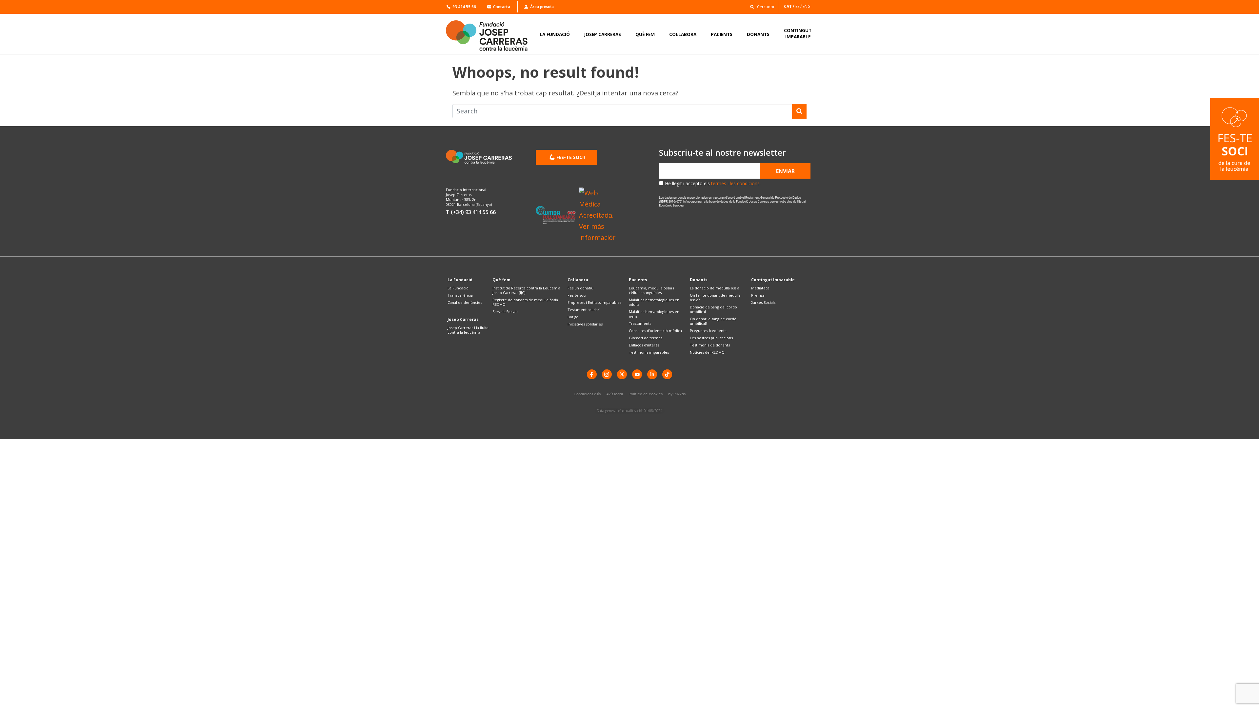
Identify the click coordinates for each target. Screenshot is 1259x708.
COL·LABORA (682, 34)
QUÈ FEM (645, 34)
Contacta (501, 7)
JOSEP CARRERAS (602, 34)
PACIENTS (721, 34)
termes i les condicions (735, 183)
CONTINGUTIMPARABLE (797, 33)
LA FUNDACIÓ (555, 34)
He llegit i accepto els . (713, 183)
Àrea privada (542, 7)
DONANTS (758, 34)
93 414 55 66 (464, 7)
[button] (761, 6)
